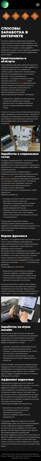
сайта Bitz (22, 262)
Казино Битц (22, 81)
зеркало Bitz (9, 176)
